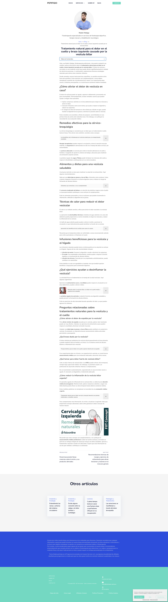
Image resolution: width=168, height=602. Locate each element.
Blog (50, 580)
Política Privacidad (97, 593)
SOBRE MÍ (91, 3)
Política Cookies (113, 593)
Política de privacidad (154, 599)
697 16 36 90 (105, 589)
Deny (150, 597)
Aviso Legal (67, 593)
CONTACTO (116, 3)
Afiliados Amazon (81, 593)
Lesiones (90, 499)
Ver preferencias (160, 597)
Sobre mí (51, 578)
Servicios (52, 576)
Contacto (52, 583)
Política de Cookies (146, 599)
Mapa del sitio (54, 593)
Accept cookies (139, 597)
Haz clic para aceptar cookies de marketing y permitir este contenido (84, 421)
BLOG (99, 3)
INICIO (71, 3)
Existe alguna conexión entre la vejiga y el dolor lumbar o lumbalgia (74, 508)
